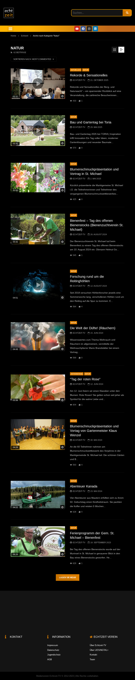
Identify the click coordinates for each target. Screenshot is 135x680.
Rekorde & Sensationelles (89, 75)
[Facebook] (83, 28)
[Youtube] (77, 28)
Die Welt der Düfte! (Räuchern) (92, 328)
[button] (10, 29)
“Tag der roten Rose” (85, 379)
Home (13, 36)
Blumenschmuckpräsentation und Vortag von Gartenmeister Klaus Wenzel (94, 430)
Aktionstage (77, 374)
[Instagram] (89, 28)
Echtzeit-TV (79, 80)
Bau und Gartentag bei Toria (90, 122)
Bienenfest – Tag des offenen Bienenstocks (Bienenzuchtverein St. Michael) (96, 225)
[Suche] (127, 13)
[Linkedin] (95, 28)
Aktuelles (76, 70)
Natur (85, 70)
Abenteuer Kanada (83, 486)
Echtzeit (24, 36)
